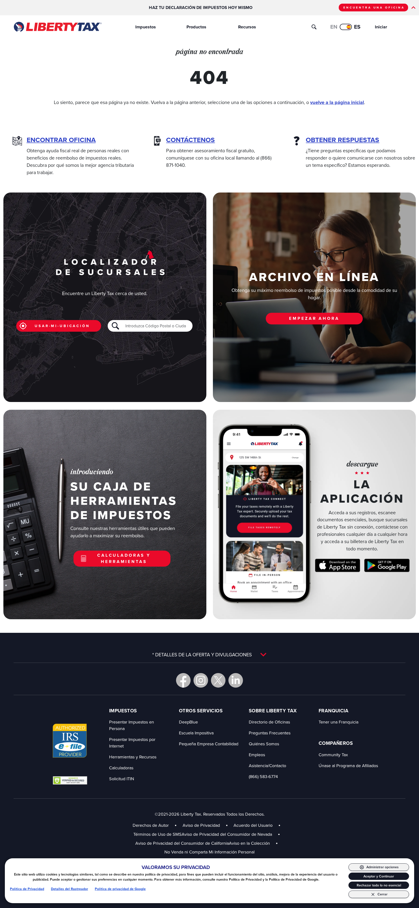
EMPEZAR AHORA (314, 318)
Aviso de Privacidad (201, 825)
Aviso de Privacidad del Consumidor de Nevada (231, 834)
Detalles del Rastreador (69, 889)
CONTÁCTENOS (190, 140)
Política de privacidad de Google (120, 889)
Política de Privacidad (27, 889)
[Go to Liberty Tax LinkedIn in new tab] (235, 680)
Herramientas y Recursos (132, 757)
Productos (196, 27)
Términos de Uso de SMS (157, 834)
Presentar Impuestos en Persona (131, 725)
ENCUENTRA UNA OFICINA (374, 7)
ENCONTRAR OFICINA (61, 140)
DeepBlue (188, 722)
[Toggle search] (314, 26)
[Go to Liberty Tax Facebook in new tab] (183, 680)
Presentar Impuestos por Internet (132, 742)
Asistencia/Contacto (267, 766)
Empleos (257, 755)
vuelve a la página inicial (337, 102)
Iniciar (381, 27)
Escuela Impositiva (196, 733)
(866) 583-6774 (263, 776)
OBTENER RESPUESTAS (342, 140)
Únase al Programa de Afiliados (348, 766)
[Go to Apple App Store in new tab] (337, 565)
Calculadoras (121, 768)
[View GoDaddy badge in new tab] (70, 780)
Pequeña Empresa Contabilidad (208, 744)
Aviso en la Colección (253, 843)
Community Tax (333, 755)
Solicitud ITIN (121, 779)
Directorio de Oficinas (269, 722)
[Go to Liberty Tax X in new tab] (218, 680)
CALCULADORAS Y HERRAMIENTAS (124, 558)
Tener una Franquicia (338, 722)
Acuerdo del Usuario (253, 825)
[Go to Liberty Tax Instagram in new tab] (200, 680)
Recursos (247, 27)
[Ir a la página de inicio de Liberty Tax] (57, 27)
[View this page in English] (346, 27)
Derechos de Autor (151, 825)
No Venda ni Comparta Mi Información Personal (209, 852)
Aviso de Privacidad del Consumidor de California (182, 843)
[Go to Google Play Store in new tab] (387, 565)
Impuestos (145, 27)
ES (357, 27)
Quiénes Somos (264, 744)
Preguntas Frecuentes (269, 733)
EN (333, 27)
